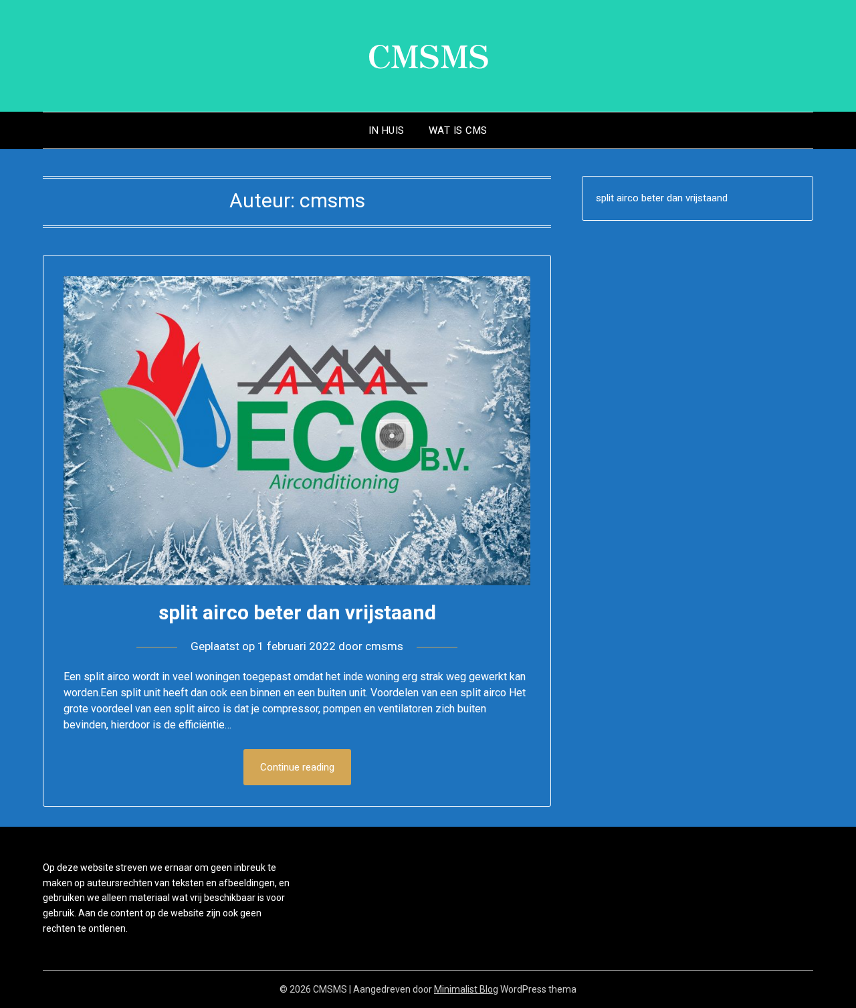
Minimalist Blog (466, 989)
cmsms (384, 646)
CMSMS (428, 54)
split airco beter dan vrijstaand (297, 612)
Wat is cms (458, 130)
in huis (386, 130)
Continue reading (297, 767)
